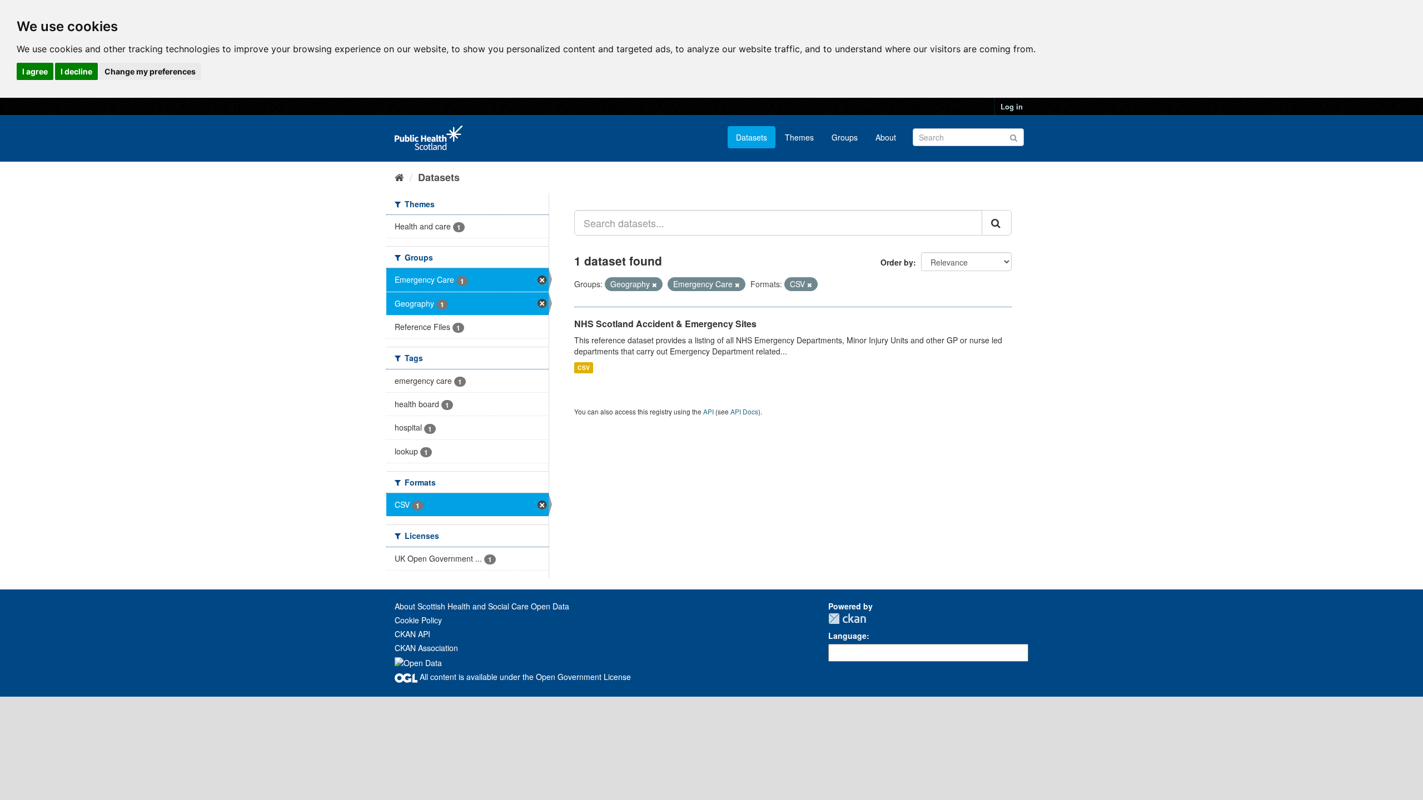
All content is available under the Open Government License (524, 676)
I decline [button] (76, 71)
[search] (997, 223)
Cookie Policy (418, 620)
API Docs (744, 411)
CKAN (847, 618)
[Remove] (654, 284)
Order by (896, 262)
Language (847, 635)
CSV (584, 367)
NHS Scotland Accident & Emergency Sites (665, 323)
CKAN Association (426, 647)
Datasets (751, 137)
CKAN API (412, 633)
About (885, 137)
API (708, 411)
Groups (845, 137)
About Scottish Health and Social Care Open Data (482, 606)
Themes (799, 137)
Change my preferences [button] (150, 71)
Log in (1012, 106)
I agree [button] (35, 71)
